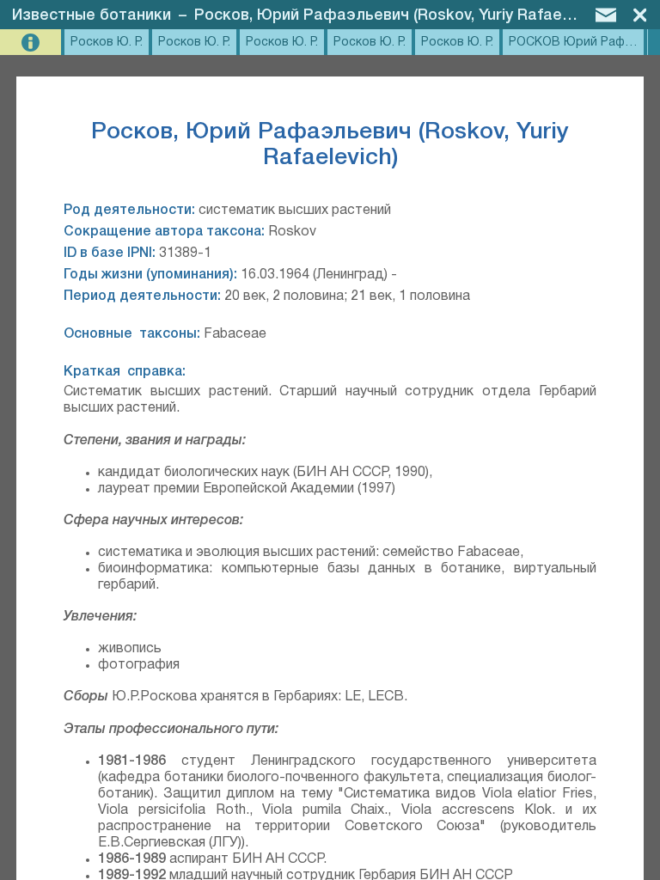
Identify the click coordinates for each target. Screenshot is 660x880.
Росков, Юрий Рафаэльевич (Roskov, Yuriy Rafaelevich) (401, 15)
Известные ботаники (91, 15)
